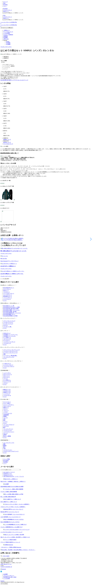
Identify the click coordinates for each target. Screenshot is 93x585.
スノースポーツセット (8, 293)
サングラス (6, 426)
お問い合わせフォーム (6, 564)
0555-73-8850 (6, 556)
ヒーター (5, 421)
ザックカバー (6, 340)
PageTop (2, 581)
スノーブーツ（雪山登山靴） (10, 355)
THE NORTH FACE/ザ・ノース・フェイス (13, 476)
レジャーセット (7, 299)
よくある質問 (6, 33)
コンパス (5, 417)
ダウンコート (6, 377)
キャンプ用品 (6, 459)
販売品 (6, 440)
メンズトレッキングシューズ (10, 351)
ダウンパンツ (6, 375)
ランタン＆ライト (14, 387)
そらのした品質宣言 (8, 34)
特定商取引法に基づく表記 (9, 577)
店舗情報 (5, 36)
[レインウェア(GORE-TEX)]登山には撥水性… (12, 239)
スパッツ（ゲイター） (8, 404)
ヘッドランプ (6, 393)
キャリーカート (7, 401)
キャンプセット (7, 289)
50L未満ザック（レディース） (10, 334)
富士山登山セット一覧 (8, 305)
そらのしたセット (7, 10)
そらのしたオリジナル (6, 46)
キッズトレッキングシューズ (10, 352)
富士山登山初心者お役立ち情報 (11, 308)
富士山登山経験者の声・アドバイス (12, 312)
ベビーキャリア (7, 339)
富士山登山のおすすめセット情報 (11, 307)
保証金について (7, 142)
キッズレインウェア (8, 323)
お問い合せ (6, 39)
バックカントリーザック (9, 341)
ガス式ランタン (7, 391)
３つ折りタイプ (7, 363)
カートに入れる (4, 583)
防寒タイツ (6, 407)
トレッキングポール (16, 361)
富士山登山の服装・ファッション (11, 310)
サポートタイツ (7, 406)
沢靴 (4, 354)
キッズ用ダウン (7, 380)
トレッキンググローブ (8, 424)
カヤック (5, 433)
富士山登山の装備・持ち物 (9, 311)
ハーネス (5, 412)
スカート (5, 409)
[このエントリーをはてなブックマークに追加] (1, 571)
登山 (4, 3)
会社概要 (5, 37)
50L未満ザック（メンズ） (9, 336)
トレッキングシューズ (18, 347)
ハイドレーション (7, 430)
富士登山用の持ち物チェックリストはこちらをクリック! (14, 80)
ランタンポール (7, 395)
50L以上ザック (6, 333)
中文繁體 (8, 44)
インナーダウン (7, 373)
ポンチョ (5, 325)
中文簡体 (8, 42)
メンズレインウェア (8, 322)
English (7, 41)
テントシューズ (7, 381)
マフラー (5, 383)
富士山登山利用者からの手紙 (10, 315)
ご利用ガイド (6, 30)
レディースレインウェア (9, 320)
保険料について (7, 139)
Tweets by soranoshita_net (6, 566)
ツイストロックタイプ (8, 366)
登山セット (6, 11)
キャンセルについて (8, 31)
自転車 (5, 434)
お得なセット (11, 285)
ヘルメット (6, 410)
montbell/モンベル (7, 473)
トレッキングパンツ (8, 429)
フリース (5, 378)
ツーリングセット (7, 297)
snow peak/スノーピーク (9, 472)
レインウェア (11, 318)
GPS (4, 419)
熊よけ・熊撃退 (7, 436)
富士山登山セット (14, 303)
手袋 (4, 448)
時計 (4, 420)
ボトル (5, 423)
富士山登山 (6, 460)
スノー (5, 6)
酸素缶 (5, 445)
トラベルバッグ (7, 343)
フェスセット (6, 292)
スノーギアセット (7, 294)
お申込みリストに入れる (6, 232)
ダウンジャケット (7, 374)
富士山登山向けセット (8, 287)
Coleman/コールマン (8, 475)
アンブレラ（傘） (7, 326)
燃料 (4, 444)
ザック (6, 330)
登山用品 (5, 462)
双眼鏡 (5, 416)
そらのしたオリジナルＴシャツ (11, 451)
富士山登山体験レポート (9, 314)
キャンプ (5, 1)
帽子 (4, 427)
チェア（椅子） (7, 403)
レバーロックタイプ (8, 365)
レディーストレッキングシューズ (11, 349)
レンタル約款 (6, 578)
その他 (6, 399)
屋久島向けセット (7, 296)
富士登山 (5, 4)
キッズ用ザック (7, 337)
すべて (5, 300)
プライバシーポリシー (8, 575)
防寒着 (6, 370)
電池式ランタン (7, 392)
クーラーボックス (7, 413)
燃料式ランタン (7, 389)
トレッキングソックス (8, 357)
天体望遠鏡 (6, 414)
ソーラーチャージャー (8, 431)
